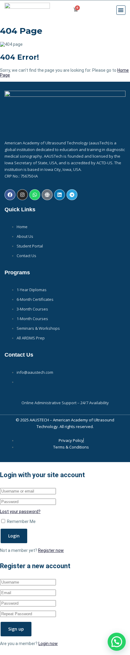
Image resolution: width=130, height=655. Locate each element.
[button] (121, 10)
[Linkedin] (59, 194)
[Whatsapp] (34, 194)
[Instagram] (22, 194)
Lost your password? (20, 511)
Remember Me (21, 521)
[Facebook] (10, 194)
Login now (48, 643)
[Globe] (47, 194)
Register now (51, 550)
